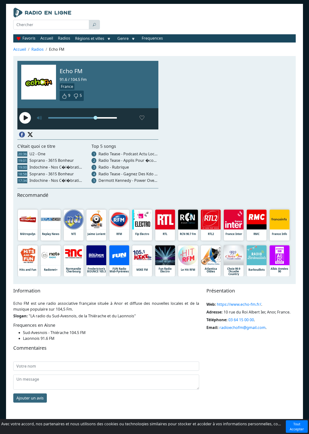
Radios (64, 38)
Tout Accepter (297, 426)
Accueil (46, 38)
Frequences (152, 38)
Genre (123, 38)
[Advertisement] (199, 20)
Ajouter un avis (30, 398)
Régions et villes (89, 38)
